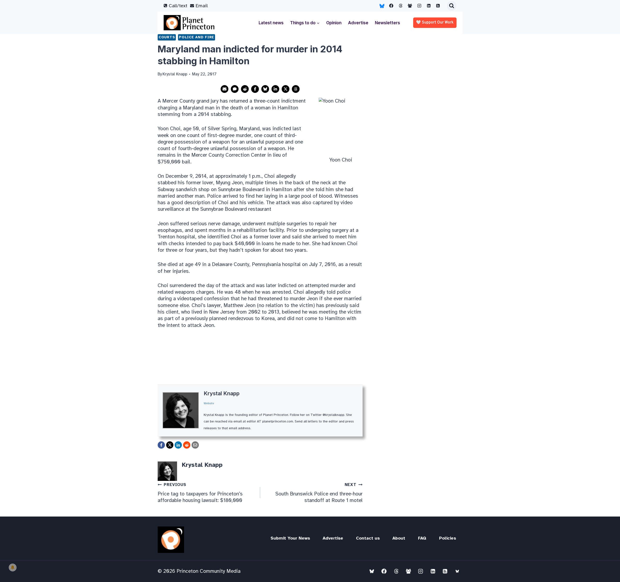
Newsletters (387, 22)
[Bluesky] (382, 6)
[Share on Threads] (296, 89)
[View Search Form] (452, 6)
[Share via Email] (224, 89)
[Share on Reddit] (245, 89)
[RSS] (438, 6)
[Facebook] (391, 6)
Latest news (271, 22)
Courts (167, 37)
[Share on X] (285, 89)
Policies (447, 538)
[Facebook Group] (410, 6)
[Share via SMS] (235, 89)
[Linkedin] (429, 6)
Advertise (358, 22)
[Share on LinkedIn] (275, 89)
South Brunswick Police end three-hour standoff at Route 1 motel (319, 492)
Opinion (333, 22)
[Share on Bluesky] (265, 89)
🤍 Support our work (435, 22)
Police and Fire (196, 37)
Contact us (368, 538)
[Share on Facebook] (255, 89)
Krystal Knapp (222, 393)
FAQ (422, 538)
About (398, 538)
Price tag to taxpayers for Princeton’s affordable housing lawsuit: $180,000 (200, 492)
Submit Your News (290, 538)
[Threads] (400, 6)
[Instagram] (419, 6)
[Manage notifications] (12, 567)
